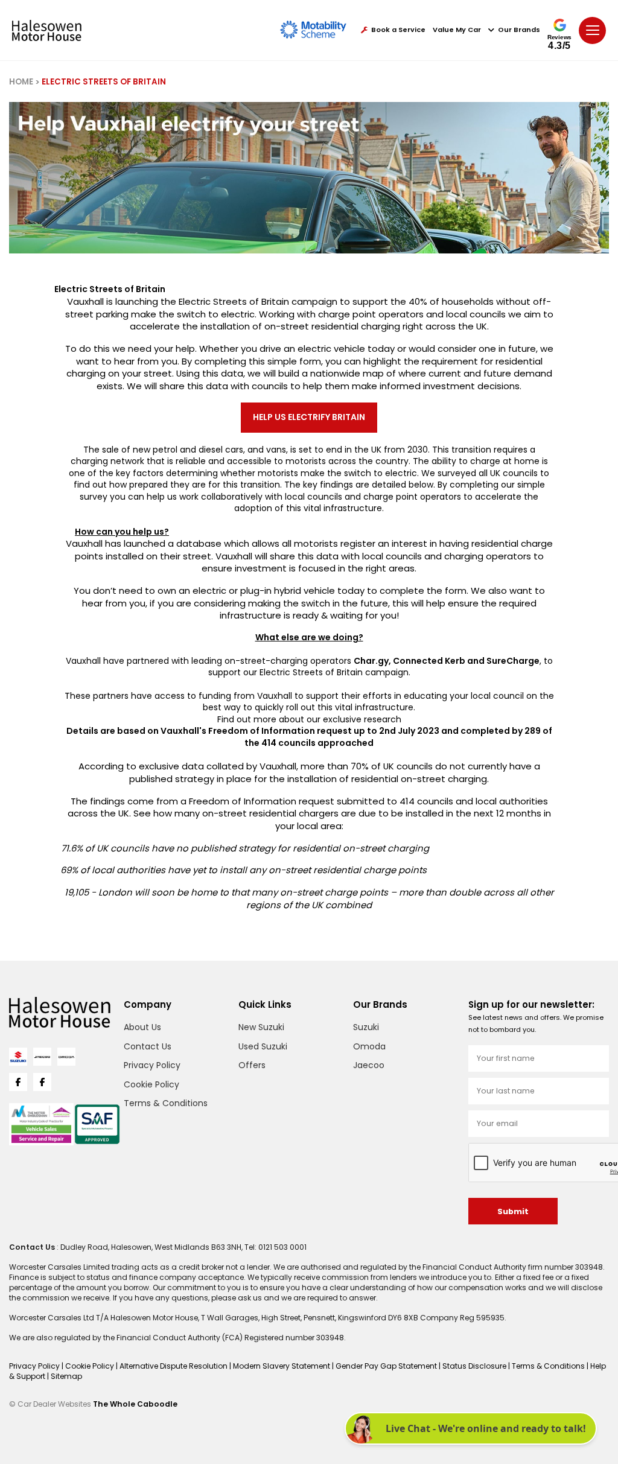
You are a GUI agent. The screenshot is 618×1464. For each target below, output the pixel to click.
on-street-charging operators (288, 661)
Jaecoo (368, 1065)
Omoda (369, 1046)
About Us (142, 1027)
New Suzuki (261, 1027)
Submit (513, 1211)
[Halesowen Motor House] (46, 30)
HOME (21, 82)
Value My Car (457, 30)
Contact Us (147, 1046)
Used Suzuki (262, 1046)
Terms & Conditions (166, 1103)
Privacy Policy (152, 1065)
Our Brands (519, 30)
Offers (252, 1065)
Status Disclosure (475, 1366)
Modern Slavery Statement (282, 1366)
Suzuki (366, 1027)
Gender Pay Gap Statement (387, 1366)
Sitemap (66, 1376)
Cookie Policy (151, 1084)
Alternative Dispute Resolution (174, 1366)
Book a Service (398, 30)
